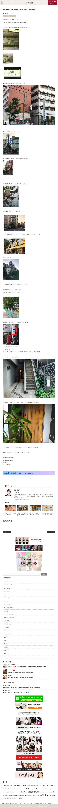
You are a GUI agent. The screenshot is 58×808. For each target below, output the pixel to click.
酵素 (3, 798)
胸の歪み (38, 795)
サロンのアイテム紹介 (9, 617)
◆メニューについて (8, 604)
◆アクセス (6, 601)
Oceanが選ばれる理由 (24, 510)
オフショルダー (36, 785)
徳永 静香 (6, 640)
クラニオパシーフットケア (47, 785)
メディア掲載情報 (8, 588)
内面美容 (36, 792)
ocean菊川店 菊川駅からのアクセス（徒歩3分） (19, 473)
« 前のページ (7, 532)
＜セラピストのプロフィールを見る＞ (22, 499)
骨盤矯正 (20, 798)
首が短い (9, 798)
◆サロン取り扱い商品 (8, 614)
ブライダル (6, 611)
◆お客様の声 (6, 591)
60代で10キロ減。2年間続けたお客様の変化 (10, 514)
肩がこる (30, 795)
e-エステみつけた (6, 785)
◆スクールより (7, 630)
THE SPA (19, 785)
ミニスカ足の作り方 (8, 792)
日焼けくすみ (6, 795)
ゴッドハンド (6, 788)
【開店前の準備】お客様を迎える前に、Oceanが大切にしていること (22, 514)
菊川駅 (49, 795)
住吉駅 (22, 792)
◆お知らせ (51, 510)
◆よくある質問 (7, 598)
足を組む (53, 795)
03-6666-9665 (7, 464)
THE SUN (25, 785)
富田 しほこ (6, 653)
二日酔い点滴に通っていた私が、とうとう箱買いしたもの (47, 514)
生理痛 (20, 795)
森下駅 (10, 795)
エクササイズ (7, 627)
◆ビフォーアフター (8, 594)
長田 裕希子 (14, 510)
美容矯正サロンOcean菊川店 (10, 19)
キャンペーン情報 (37, 510)
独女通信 (17, 795)
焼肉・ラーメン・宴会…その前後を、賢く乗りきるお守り (35, 514)
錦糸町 (6, 798)
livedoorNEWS (13, 785)
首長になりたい (15, 798)
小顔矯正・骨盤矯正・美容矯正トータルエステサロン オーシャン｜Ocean (15, 803)
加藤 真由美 (6, 650)
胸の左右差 (34, 795)
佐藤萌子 (6, 647)
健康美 (30, 792)
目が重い (23, 795)
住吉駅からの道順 (18, 22)
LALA (10, 785)
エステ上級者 (30, 785)
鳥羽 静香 (6, 643)
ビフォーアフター (29, 788)
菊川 (44, 795)
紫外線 (27, 795)
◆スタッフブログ (7, 634)
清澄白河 (13, 795)
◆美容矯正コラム (7, 624)
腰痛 (41, 795)
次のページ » (51, 532)
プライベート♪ (7, 656)
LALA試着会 (7, 620)
